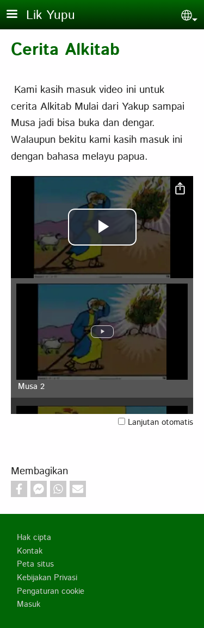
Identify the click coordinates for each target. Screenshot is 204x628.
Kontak (29, 551)
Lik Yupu (50, 15)
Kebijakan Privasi (47, 578)
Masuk (28, 605)
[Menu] (18, 14)
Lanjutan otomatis (160, 423)
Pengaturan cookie (50, 592)
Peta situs (35, 564)
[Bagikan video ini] (180, 189)
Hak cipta (34, 538)
